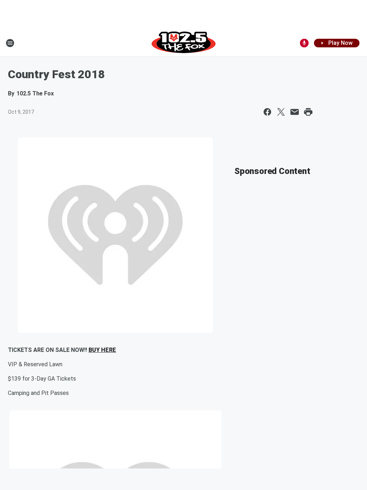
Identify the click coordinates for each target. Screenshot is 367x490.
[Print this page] (308, 112)
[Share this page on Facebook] (267, 112)
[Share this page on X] (281, 112)
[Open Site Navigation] (10, 43)
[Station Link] (184, 43)
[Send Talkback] (304, 43)
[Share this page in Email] (295, 112)
